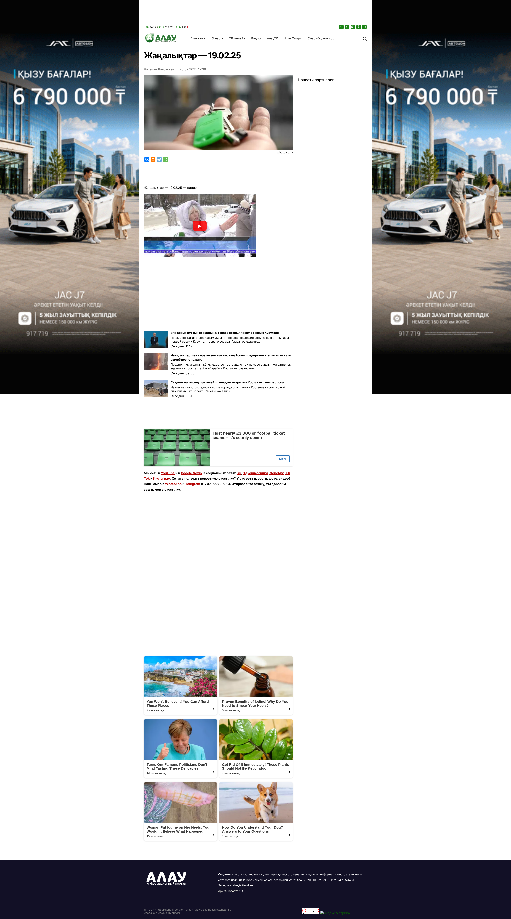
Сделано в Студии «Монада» (162, 912)
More (282, 458)
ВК (239, 473)
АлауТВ (272, 38)
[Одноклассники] (347, 26)
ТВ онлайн (237, 38)
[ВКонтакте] (342, 26)
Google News (191, 473)
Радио (256, 38)
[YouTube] (365, 26)
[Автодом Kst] (69, 459)
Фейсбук (276, 473)
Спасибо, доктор (321, 38)
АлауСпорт (293, 38)
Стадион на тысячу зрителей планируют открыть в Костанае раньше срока (227, 382)
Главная (196, 38)
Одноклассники (255, 473)
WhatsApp (173, 484)
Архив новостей (229, 891)
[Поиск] (364, 38)
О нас (216, 38)
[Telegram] (159, 159)
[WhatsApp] (165, 159)
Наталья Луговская (159, 69)
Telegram (192, 484)
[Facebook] (359, 26)
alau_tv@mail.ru (242, 885)
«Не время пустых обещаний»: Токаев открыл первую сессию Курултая (225, 333)
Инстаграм (161, 478)
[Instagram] (353, 26)
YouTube (168, 473)
